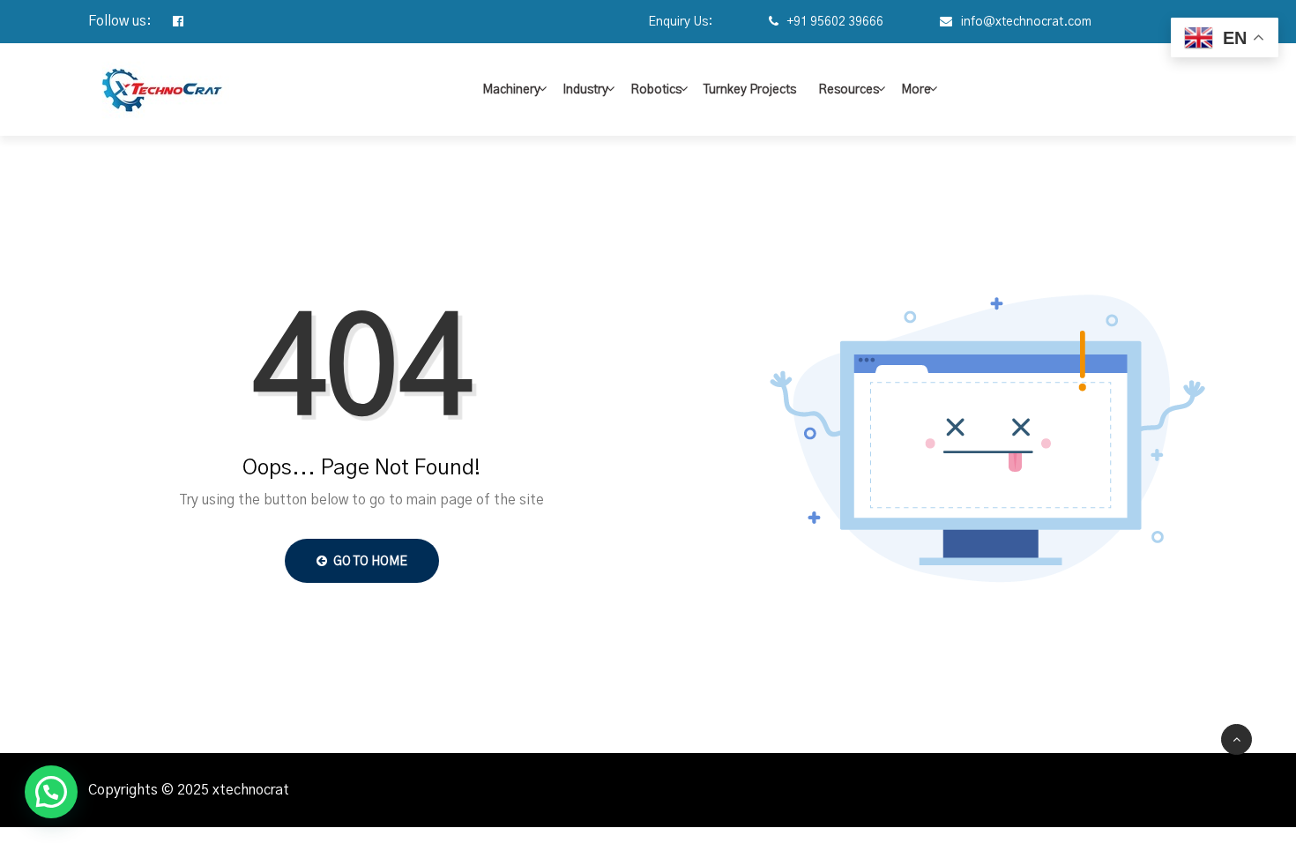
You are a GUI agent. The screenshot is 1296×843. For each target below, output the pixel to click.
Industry (585, 90)
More (916, 90)
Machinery (511, 90)
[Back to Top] (1236, 739)
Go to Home (369, 562)
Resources (848, 90)
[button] (51, 791)
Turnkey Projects (750, 90)
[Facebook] (169, 22)
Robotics (656, 90)
